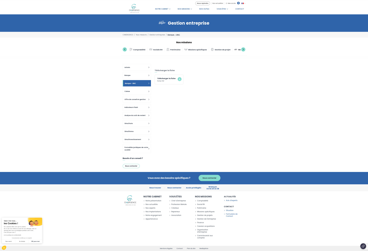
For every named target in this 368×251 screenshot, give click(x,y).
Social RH (201, 204)
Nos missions (184, 9)
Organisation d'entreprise (202, 231)
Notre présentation (153, 201)
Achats (127, 67)
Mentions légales (166, 248)
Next (243, 49)
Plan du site (191, 248)
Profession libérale (179, 204)
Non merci (8, 241)
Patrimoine (201, 208)
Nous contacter (131, 166)
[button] (4, 247)
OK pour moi (35, 241)
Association (176, 215)
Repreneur (175, 212)
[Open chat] (363, 246)
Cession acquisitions (206, 226)
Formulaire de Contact (231, 215)
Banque (127, 75)
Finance (200, 222)
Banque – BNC (130, 83)
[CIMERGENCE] (134, 9)
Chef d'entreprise (178, 201)
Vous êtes (221, 9)
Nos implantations (153, 212)
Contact (239, 9)
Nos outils (204, 9)
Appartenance (152, 219)
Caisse (127, 91)
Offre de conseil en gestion (135, 99)
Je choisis (22, 241)
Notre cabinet (162, 9)
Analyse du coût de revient (134, 115)
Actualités (230, 196)
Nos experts (150, 208)
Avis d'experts (231, 200)
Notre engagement (154, 215)
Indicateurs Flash (131, 107)
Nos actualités (152, 204)
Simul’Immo (129, 131)
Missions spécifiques (206, 212)
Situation (229, 210)
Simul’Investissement (132, 139)
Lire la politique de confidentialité (12, 235)
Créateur (175, 208)
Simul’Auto (128, 123)
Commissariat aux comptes (205, 237)
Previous (125, 49)
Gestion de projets (205, 215)
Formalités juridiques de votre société (136, 148)
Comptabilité (202, 201)
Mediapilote (203, 248)
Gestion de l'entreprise (206, 219)
